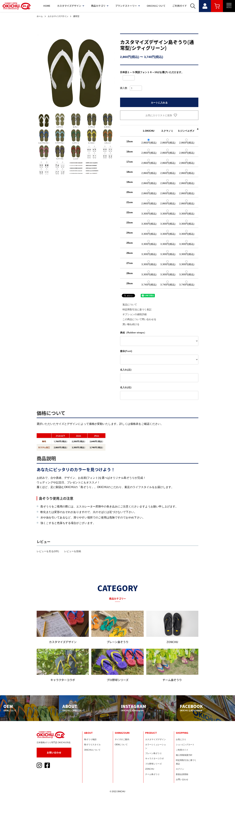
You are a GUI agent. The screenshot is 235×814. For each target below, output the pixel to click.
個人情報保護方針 (184, 755)
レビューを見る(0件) (48, 551)
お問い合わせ (54, 752)
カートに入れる (159, 102)
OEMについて (121, 744)
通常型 (76, 16)
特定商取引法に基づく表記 (136, 309)
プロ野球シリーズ (153, 764)
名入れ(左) (125, 369)
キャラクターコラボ (154, 758)
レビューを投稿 (72, 551)
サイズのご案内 (122, 739)
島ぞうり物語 (90, 739)
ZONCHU (149, 769)
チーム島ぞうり (152, 774)
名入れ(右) (125, 387)
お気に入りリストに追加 (158, 115)
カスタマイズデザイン (69, 5)
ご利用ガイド (179, 5)
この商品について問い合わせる (139, 319)
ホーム (40, 16)
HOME (46, 5)
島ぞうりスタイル (92, 744)
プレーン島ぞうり (153, 753)
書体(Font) (126, 351)
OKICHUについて (156, 5)
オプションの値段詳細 (134, 314)
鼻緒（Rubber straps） (133, 332)
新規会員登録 (182, 774)
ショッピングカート (185, 744)
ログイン (180, 769)
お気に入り (181, 739)
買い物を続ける (130, 324)
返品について (129, 304)
